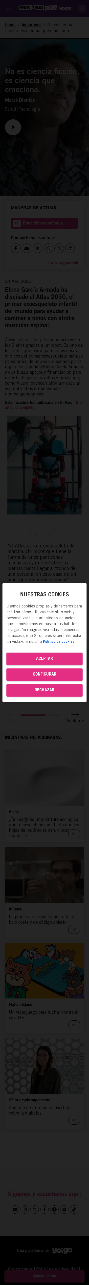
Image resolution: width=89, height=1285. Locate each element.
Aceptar (44, 659)
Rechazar (44, 690)
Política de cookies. (59, 642)
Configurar (44, 674)
